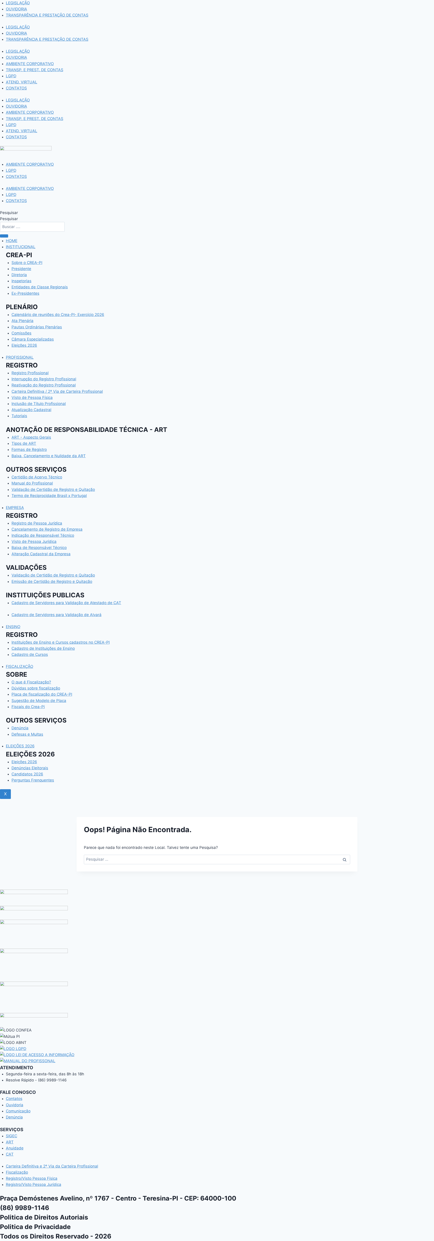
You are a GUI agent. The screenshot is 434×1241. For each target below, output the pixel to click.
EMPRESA (15, 507)
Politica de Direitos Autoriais (44, 1217)
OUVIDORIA (16, 9)
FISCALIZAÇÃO (19, 666)
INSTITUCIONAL (20, 247)
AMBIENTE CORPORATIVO (30, 63)
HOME (11, 240)
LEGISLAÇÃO (18, 3)
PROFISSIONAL (20, 357)
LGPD (11, 76)
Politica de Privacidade (35, 1227)
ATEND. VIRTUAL (21, 82)
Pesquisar (9, 212)
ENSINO (13, 626)
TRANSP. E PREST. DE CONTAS (34, 70)
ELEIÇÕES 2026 (20, 746)
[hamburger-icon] (4, 236)
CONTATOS (16, 88)
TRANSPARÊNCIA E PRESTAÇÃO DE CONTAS (47, 15)
